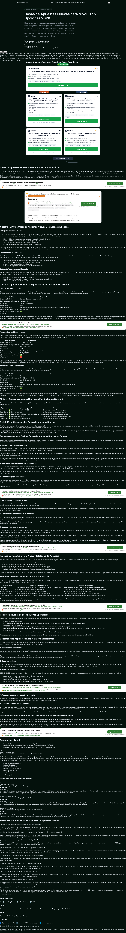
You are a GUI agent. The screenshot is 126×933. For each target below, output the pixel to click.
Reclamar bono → (88, 204)
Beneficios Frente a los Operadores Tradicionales (74, 57)
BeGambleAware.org (73, 162)
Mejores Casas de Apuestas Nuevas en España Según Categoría (36, 55)
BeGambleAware (23, 902)
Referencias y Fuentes (13, 60)
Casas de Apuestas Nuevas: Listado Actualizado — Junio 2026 (21, 53)
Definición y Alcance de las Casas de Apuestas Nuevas (76, 55)
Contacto (68, 909)
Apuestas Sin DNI (60, 2)
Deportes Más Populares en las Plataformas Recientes (18, 58)
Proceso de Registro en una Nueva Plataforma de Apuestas (38, 57)
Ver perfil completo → (7, 775)
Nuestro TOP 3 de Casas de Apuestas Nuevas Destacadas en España (65, 53)
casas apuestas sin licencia (104, 458)
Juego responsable (58, 909)
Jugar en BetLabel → (115, 324)
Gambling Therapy (9, 902)
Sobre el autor (15, 909)
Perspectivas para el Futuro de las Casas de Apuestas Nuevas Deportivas (61, 58)
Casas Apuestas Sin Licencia (75, 2)
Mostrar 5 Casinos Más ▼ (63, 158)
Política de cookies (33, 909)
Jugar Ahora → (63, 85)
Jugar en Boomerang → (114, 183)
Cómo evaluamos (46, 909)
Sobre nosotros (5, 909)
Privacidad (23, 909)
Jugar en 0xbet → (115, 492)
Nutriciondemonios (22, 2)
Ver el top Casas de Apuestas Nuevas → (37, 41)
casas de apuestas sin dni (95, 540)
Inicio (52, 2)
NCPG (32, 902)
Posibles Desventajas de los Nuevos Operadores (108, 57)
